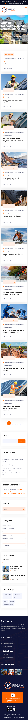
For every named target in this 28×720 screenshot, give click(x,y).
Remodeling (17, 597)
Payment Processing (9, 282)
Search (6, 435)
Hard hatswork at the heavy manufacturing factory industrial (12, 408)
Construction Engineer (10, 168)
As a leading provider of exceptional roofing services (12, 469)
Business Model (8, 90)
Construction (7, 594)
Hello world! (7, 64)
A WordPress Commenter (9, 493)
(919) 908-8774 (22, 1)
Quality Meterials (8, 358)
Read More (7, 68)
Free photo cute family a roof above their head (14, 473)
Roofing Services (8, 604)
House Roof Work (8, 206)
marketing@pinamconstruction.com (14, 58)
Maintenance (7, 597)
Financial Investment (8, 532)
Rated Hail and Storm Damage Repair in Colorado (13, 460)
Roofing (12, 601)
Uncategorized (9, 54)
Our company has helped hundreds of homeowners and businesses (13, 140)
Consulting (17, 594)
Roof (5, 601)
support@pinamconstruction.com (15, 3)
